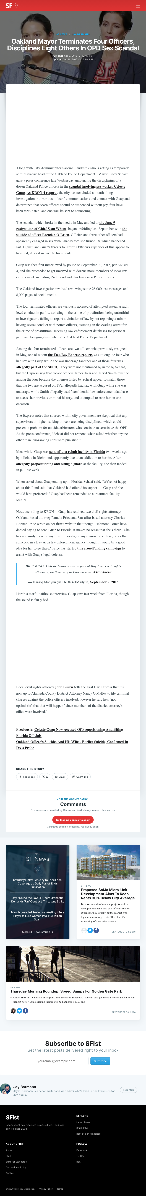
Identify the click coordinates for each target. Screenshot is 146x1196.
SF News (61, 34)
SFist (12, 1117)
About (9, 1150)
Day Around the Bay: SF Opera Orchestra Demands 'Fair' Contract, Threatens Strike (37, 899)
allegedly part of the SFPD (36, 367)
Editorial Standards (16, 1161)
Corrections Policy (16, 1167)
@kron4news (102, 572)
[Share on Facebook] (96, 930)
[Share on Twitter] (90, 930)
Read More (128, 1089)
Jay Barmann (81, 34)
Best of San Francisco (88, 1133)
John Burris (64, 687)
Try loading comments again (73, 819)
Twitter (80, 1156)
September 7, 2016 (104, 582)
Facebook (81, 1150)
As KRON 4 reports (42, 192)
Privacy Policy (45, 1188)
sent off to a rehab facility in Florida (77, 451)
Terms (60, 1188)
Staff (8, 1156)
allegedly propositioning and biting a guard (49, 463)
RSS (78, 1161)
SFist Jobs (82, 1128)
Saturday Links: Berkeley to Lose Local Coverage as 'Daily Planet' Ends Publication (37, 883)
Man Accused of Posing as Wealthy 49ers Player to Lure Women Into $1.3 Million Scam (37, 915)
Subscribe (100, 1061)
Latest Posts (83, 1122)
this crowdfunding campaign (99, 548)
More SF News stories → (37, 932)
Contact (10, 1173)
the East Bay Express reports (70, 354)
